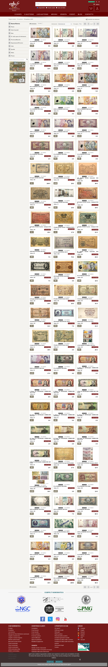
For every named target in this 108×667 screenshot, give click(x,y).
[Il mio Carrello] (91, 10)
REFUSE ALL (59, 661)
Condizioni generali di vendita (62, 637)
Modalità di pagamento (37, 641)
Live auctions (42, 14)
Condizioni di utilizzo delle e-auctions (64, 639)
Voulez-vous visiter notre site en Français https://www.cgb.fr (54, 664)
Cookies (57, 647)
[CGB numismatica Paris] (14, 11)
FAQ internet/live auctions (61, 635)
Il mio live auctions (36, 635)
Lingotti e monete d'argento (15, 637)
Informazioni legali (59, 645)
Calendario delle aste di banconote (40, 651)
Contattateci (35, 628)
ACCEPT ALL (50, 661)
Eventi (72, 14)
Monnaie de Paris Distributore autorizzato (18, 634)
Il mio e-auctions (36, 634)
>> (98, 24)
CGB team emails (59, 630)
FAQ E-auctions (58, 634)
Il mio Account (35, 630)
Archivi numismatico (13, 647)
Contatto (89, 14)
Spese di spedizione (37, 639)
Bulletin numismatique (13, 651)
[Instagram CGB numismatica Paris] (57, 619)
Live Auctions (11, 632)
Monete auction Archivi (14, 639)
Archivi (54, 14)
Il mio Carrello (35, 632)
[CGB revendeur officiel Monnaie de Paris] (54, 609)
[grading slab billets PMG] (85, 609)
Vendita (63, 14)
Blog (80, 14)
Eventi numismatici (13, 643)
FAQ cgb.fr (57, 632)
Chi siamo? (57, 628)
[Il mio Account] (97, 10)
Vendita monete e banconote (39, 647)
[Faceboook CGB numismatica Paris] (42, 619)
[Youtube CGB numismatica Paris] (65, 619)
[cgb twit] (96, 2)
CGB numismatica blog (14, 649)
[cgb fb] (99, 2)
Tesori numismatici (13, 645)
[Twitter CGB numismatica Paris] (50, 619)
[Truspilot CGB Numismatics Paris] (91, 2)
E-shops (18, 14)
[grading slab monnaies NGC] (23, 609)
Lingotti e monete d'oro (14, 635)
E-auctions (29, 14)
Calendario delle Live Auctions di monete (42, 649)
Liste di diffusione (36, 637)
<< (85, 24)
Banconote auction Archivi (14, 641)
